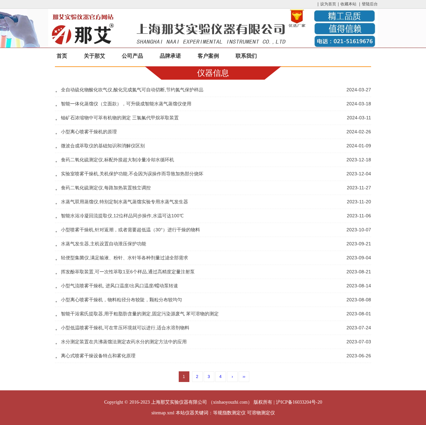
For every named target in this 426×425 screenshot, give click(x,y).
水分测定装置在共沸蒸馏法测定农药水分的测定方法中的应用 (124, 341)
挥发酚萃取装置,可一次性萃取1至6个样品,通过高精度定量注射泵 (128, 271)
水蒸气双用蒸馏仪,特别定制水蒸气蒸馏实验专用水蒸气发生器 (124, 201)
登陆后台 (370, 4)
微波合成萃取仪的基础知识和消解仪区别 (103, 145)
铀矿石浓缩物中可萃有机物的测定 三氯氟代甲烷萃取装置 (120, 117)
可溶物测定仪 (261, 412)
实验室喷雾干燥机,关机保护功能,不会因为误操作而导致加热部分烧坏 (132, 173)
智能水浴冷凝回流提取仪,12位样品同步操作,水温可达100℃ (122, 215)
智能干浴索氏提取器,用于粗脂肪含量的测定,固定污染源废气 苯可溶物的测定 (140, 313)
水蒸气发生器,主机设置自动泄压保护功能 (103, 243)
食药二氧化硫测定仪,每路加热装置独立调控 (106, 187)
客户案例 (208, 56)
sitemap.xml (162, 412)
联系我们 (246, 56)
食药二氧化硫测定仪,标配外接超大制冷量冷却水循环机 (117, 159)
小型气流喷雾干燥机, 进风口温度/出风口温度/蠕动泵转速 (119, 285)
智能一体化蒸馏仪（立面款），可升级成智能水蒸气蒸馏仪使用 (126, 103)
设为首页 (328, 4)
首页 (62, 56)
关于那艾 (94, 56)
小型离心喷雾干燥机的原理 (89, 131)
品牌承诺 (170, 56)
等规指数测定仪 (229, 412)
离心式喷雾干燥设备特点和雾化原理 (98, 355)
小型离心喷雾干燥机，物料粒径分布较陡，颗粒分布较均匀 (121, 299)
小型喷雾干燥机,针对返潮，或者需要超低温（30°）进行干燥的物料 (130, 229)
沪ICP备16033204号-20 (299, 402)
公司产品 (132, 56)
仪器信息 (213, 72)
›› (244, 376)
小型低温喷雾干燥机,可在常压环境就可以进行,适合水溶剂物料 (125, 327)
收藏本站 (348, 4)
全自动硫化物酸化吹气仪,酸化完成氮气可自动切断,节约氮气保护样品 (132, 89)
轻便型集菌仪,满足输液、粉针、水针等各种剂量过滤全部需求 (124, 257)
